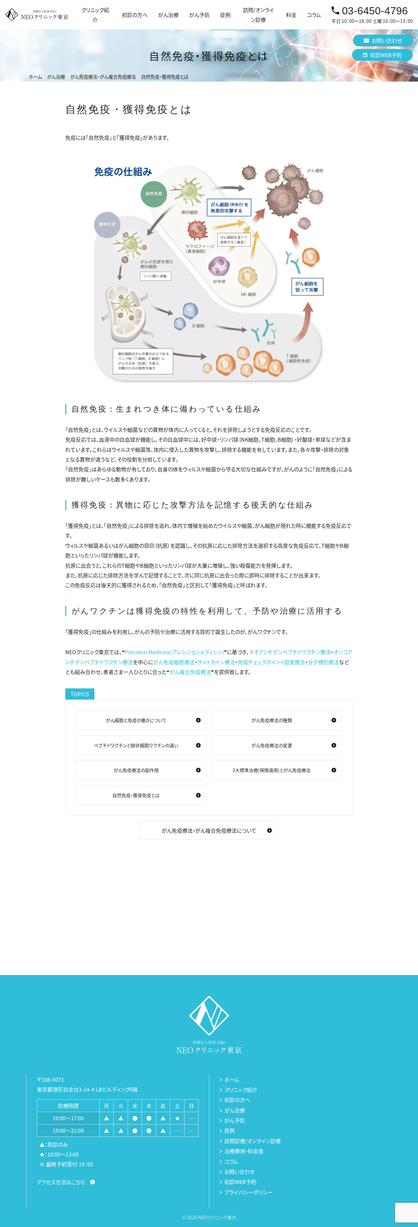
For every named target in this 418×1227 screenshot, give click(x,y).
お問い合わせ (387, 40)
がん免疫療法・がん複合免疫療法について (209, 830)
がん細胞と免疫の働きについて (136, 720)
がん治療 (234, 1110)
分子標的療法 (323, 662)
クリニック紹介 (240, 1089)
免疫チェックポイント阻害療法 (271, 662)
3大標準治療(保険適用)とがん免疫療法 (272, 770)
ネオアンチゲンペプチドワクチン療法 (290, 652)
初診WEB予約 (386, 55)
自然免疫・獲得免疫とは (136, 795)
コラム (314, 15)
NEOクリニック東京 (217, 1217)
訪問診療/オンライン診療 (252, 1141)
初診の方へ (135, 15)
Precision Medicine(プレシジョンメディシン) (174, 652)
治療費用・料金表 (244, 1151)
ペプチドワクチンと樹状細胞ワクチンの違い (136, 745)
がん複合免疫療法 (190, 672)
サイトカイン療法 (216, 662)
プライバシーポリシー (248, 1192)
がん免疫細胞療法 (174, 662)
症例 (225, 15)
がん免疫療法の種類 (271, 720)
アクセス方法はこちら (61, 1182)
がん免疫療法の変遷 (271, 745)
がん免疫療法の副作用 (136, 770)
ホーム (231, 1079)
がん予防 (234, 1120)
